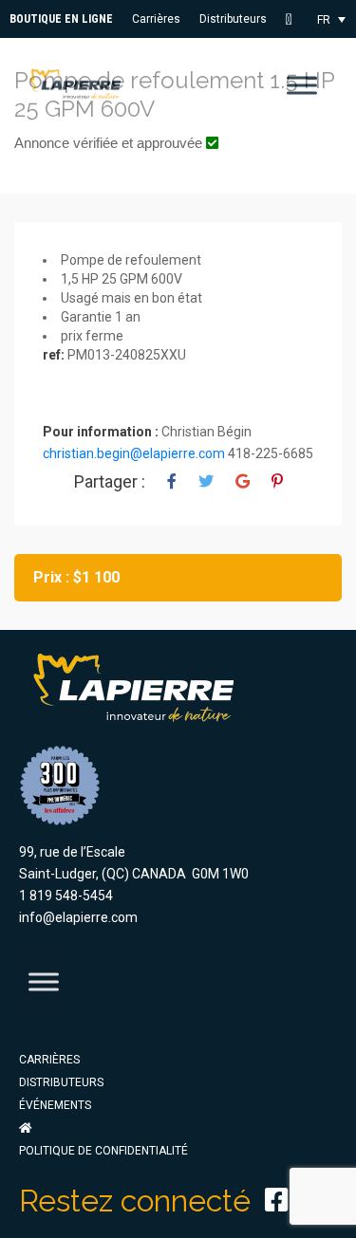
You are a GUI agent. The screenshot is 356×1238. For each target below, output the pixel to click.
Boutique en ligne (61, 19)
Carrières (156, 19)
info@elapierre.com (78, 917)
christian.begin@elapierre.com (134, 453)
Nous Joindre (295, 19)
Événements (55, 1105)
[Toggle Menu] (302, 85)
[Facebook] (277, 1200)
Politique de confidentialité (103, 1150)
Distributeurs (233, 19)
